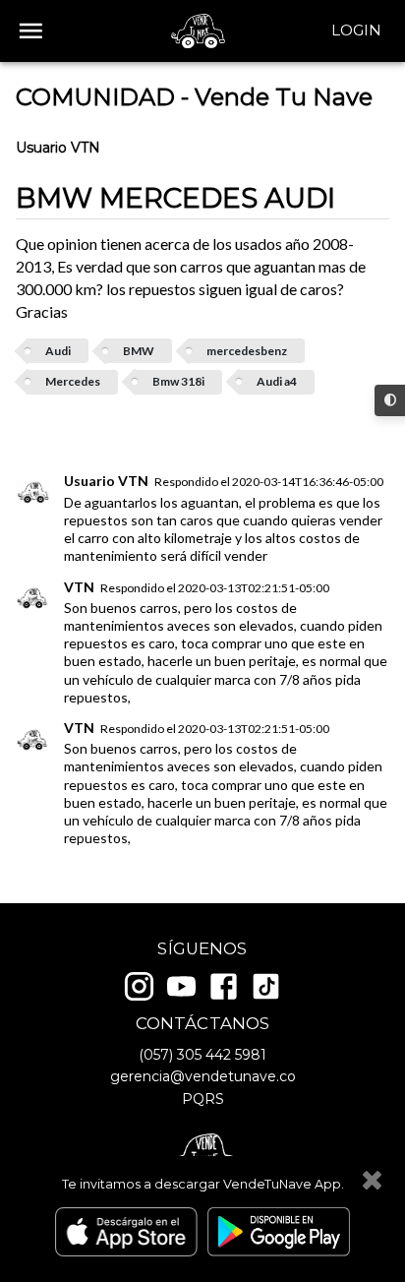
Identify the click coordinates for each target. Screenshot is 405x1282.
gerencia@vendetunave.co (203, 1076)
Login (356, 30)
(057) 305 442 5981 (202, 1055)
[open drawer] (31, 31)
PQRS (203, 1099)
